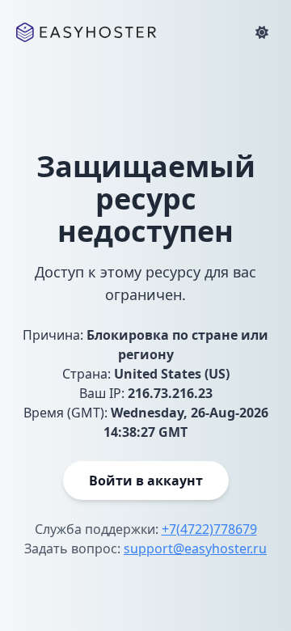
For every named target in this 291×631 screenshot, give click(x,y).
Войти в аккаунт (146, 480)
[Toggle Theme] (262, 32)
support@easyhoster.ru (195, 548)
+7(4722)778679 (209, 529)
